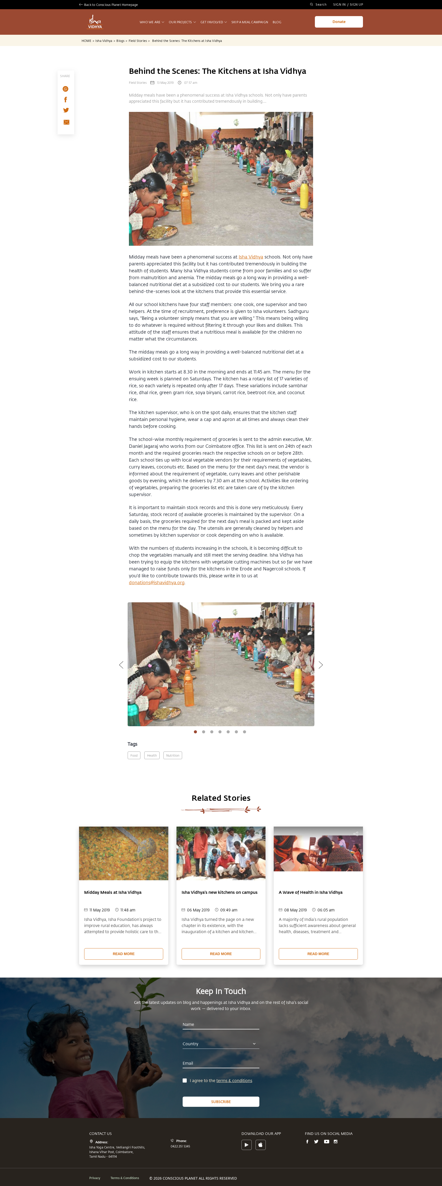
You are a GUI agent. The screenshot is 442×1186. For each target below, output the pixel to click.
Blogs (121, 41)
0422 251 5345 (180, 1146)
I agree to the (203, 1080)
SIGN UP (356, 4)
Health (152, 755)
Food (134, 755)
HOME (88, 41)
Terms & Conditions (124, 1178)
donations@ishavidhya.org (156, 582)
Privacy (94, 1178)
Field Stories (139, 41)
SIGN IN (339, 4)
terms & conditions (234, 1080)
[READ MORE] (123, 947)
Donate (339, 21)
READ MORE (124, 954)
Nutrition (172, 755)
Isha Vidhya (105, 41)
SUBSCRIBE (221, 1101)
